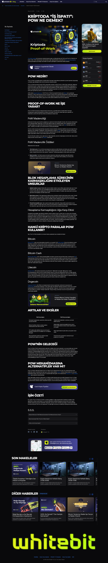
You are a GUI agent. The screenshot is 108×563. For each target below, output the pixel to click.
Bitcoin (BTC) (31, 242)
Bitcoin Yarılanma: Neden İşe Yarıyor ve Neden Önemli (80, 515)
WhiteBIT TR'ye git (91, 85)
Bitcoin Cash (7, 46)
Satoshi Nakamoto (38, 93)
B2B (73, 557)
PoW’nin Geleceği (8, 53)
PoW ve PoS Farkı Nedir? (35, 423)
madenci (45, 137)
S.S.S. (6, 59)
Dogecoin (7, 49)
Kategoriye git (43, 493)
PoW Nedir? (7, 30)
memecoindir (31, 286)
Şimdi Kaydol (92, 51)
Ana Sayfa (2, 5)
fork (75, 256)
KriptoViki (22, 5)
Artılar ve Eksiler (8, 51)
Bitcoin (6, 44)
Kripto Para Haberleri (44, 557)
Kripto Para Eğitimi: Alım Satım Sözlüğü (12, 5)
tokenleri (59, 372)
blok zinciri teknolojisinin (70, 60)
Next (92, 459)
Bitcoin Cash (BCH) (32, 256)
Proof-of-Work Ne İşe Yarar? (11, 31)
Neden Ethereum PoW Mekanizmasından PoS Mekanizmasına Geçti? (45, 414)
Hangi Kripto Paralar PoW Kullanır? (12, 42)
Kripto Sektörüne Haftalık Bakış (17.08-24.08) (51, 479)
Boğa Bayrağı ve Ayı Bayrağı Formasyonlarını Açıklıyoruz (22, 515)
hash (65, 125)
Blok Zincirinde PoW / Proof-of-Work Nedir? (39, 419)
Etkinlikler (36, 557)
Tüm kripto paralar (32, 58)
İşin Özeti (7, 57)
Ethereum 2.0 (69, 373)
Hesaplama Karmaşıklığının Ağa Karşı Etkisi (13, 40)
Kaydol (74, 68)
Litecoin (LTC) (31, 270)
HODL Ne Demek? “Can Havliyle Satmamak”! (51, 515)
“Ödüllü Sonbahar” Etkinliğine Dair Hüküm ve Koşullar (24, 479)
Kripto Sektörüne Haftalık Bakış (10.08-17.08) (79, 479)
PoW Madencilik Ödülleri (10, 35)
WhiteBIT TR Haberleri (56, 557)
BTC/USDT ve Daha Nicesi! (69, 387)
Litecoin (6, 48)
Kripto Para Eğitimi (66, 557)
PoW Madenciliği (8, 33)
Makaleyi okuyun (71, 171)
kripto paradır (61, 242)
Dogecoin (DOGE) (32, 285)
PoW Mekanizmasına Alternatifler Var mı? (13, 55)
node (59, 130)
